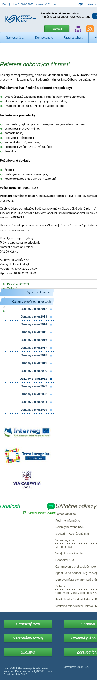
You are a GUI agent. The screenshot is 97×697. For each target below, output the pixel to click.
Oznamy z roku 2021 (33, 378)
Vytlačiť (12, 288)
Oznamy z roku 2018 (34, 355)
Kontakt (57, 29)
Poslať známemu (18, 283)
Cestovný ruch (28, 624)
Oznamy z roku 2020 (34, 371)
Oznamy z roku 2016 (34, 340)
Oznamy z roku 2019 (34, 363)
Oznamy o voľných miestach (31, 301)
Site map (78, 28)
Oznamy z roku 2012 (34, 309)
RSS (90, 28)
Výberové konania (39, 292)
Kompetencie (44, 37)
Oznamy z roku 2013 (34, 316)
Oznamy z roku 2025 (34, 409)
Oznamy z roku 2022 (34, 386)
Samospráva (14, 37)
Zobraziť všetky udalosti (41, 512)
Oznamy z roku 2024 (34, 402)
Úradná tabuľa (73, 37)
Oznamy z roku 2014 (34, 324)
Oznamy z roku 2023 (34, 394)
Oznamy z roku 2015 (34, 332)
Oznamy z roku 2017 (34, 347)
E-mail (7, 674)
